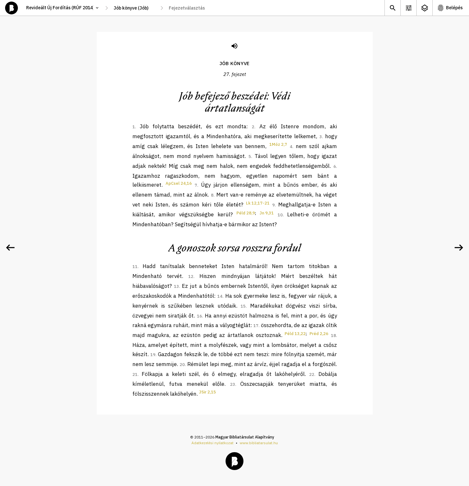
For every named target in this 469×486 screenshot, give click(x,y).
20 (182, 364)
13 (176, 286)
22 (311, 374)
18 (333, 335)
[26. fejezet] (10, 247)
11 (135, 266)
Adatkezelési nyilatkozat (212, 442)
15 (243, 306)
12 (190, 276)
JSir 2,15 (207, 392)
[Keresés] (392, 8)
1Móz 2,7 (278, 144)
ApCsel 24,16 (179, 183)
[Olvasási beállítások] (408, 8)
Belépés (454, 8)
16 (199, 316)
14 (219, 296)
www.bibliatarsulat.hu (259, 442)
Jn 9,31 (267, 213)
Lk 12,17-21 (258, 203)
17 (255, 325)
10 (280, 215)
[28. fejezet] (459, 247)
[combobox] (134, 8)
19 (152, 354)
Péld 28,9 (245, 213)
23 (232, 384)
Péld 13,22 (295, 333)
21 (135, 374)
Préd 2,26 (318, 333)
